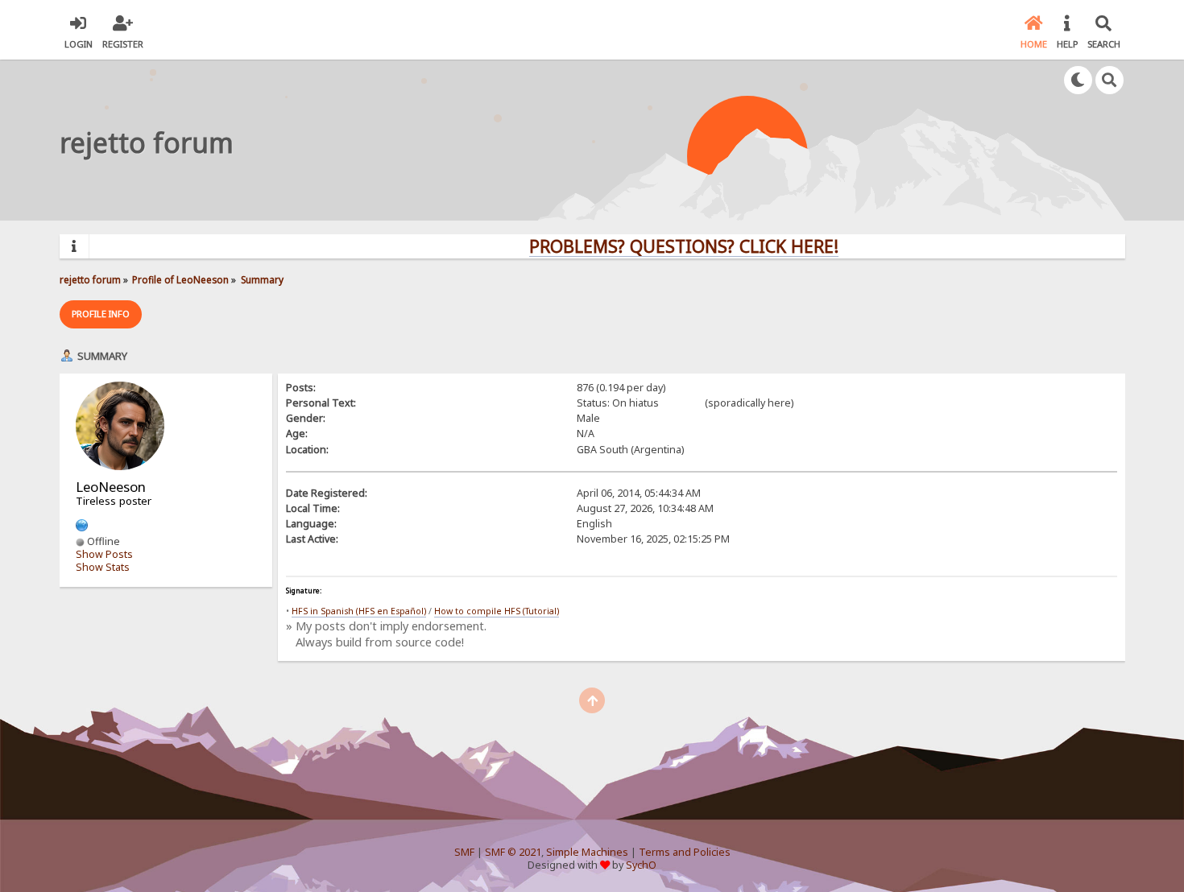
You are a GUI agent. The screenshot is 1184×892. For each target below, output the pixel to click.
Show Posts (104, 554)
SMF (464, 852)
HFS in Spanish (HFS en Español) (359, 611)
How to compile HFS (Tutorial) (496, 611)
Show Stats (103, 567)
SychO (641, 865)
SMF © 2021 (513, 852)
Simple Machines (587, 852)
